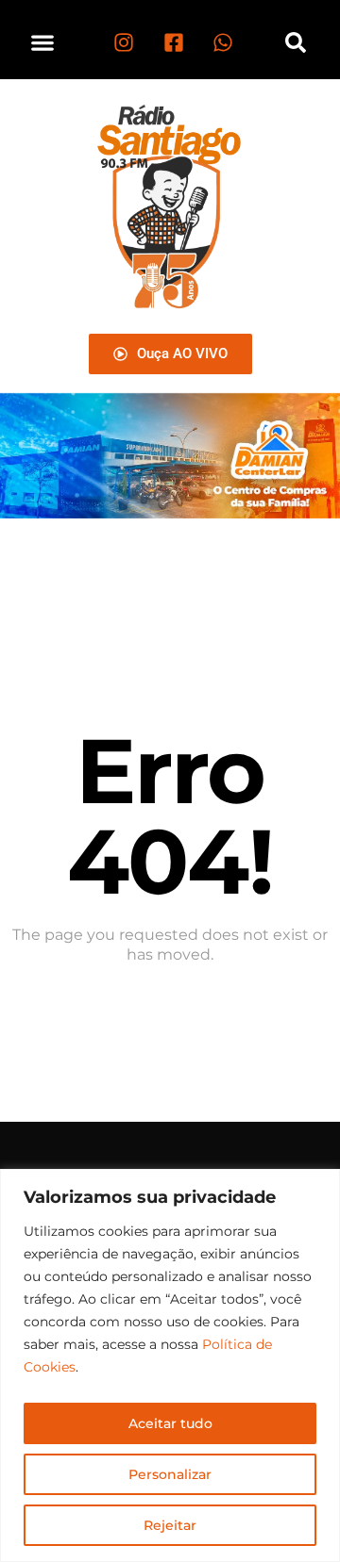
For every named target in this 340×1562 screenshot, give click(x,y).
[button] (43, 42)
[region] (170, 1365)
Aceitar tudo (170, 1423)
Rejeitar (170, 1525)
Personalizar (170, 1474)
